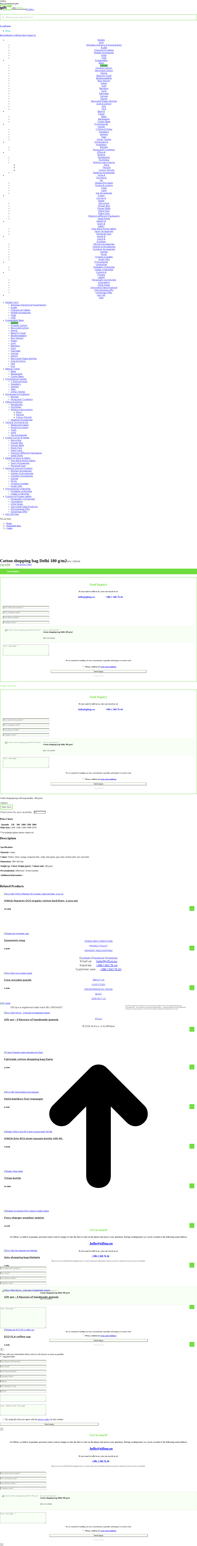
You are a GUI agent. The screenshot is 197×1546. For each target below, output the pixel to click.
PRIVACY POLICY (98, 946)
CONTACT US (98, 998)
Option (4, 803)
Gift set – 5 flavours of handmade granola (31, 1019)
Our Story (22, 35)
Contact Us (31, 35)
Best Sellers (5, 35)
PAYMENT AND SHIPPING (99, 950)
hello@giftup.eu (86, 597)
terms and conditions (108, 667)
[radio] (6, 807)
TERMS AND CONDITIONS (98, 941)
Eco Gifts (14, 35)
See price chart (24, 564)
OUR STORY (98, 984)
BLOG (98, 994)
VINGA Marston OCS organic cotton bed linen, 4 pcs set (41, 900)
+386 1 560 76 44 (114, 597)
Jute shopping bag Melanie (22, 1257)
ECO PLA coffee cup (17, 1336)
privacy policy (44, 1419)
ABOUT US (98, 980)
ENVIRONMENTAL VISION (98, 989)
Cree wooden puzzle (17, 980)
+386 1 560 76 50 (110, 969)
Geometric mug (14, 940)
